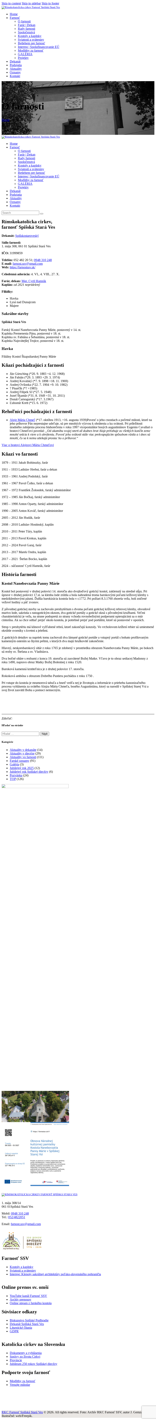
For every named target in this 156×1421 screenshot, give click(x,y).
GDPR (14, 1331)
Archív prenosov (20, 1299)
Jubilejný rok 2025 (22, 768)
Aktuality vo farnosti (23, 757)
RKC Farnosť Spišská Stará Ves (22, 1412)
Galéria (14, 764)
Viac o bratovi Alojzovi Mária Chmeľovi (28, 445)
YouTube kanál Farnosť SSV (28, 1296)
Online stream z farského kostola (31, 1303)
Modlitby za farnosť (22, 1381)
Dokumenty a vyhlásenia (26, 1353)
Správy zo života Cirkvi (25, 1356)
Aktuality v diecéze (22, 753)
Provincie (16, 1360)
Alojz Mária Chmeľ (22, 420)
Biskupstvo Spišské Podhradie (29, 1320)
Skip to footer (50, 3)
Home (6, 120)
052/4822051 (16, 1217)
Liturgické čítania (21, 1327)
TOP (13, 779)
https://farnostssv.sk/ (22, 267)
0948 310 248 (43, 260)
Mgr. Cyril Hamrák (34, 281)
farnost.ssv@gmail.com (28, 263)
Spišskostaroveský (27, 235)
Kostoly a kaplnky (21, 1267)
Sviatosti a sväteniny (23, 1270)
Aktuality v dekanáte (23, 749)
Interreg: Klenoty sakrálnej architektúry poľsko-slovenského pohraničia (55, 1274)
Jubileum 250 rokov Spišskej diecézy (33, 1364)
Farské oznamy (19, 760)
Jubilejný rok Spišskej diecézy (29, 771)
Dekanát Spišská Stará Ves (27, 1324)
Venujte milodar (20, 1384)
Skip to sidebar (31, 3)
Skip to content (11, 3)
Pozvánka (16, 775)
